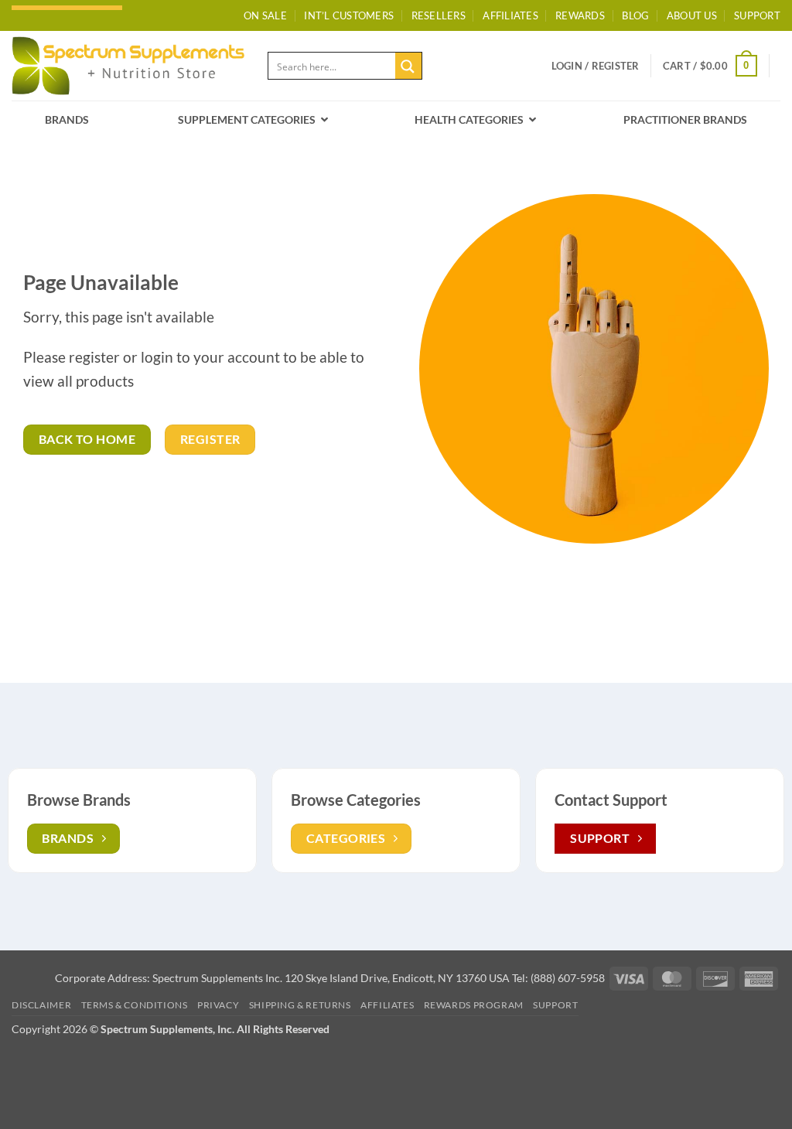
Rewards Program (474, 1005)
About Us (692, 15)
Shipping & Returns (300, 1005)
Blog (635, 15)
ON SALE (265, 15)
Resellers (438, 15)
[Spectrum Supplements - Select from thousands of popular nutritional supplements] (128, 65)
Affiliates (510, 15)
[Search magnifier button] (408, 66)
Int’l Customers (349, 15)
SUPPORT (757, 15)
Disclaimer (41, 1005)
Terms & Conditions (134, 1005)
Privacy (218, 1005)
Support (555, 1005)
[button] (595, 65)
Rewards (580, 15)
